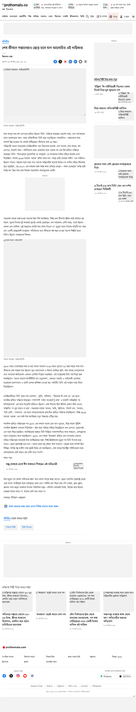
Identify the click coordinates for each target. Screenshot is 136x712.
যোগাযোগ (84, 686)
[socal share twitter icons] (60, 63)
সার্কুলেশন (60, 686)
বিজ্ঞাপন (50, 686)
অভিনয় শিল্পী (11, 527)
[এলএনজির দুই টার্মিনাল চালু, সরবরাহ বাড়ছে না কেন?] (37, 6)
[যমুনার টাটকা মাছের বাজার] (71, 6)
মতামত (43, 16)
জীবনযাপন (74, 16)
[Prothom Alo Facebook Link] (5, 676)
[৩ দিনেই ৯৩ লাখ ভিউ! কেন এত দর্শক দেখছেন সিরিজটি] (126, 196)
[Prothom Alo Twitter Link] (12, 676)
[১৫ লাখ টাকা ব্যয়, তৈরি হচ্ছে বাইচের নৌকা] (106, 6)
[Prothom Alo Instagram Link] (19, 676)
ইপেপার (5, 662)
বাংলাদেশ (13, 16)
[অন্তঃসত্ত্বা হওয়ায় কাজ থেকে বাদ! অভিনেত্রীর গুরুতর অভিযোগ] (118, 601)
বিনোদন (58, 16)
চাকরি (65, 16)
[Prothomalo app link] (106, 676)
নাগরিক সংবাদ (7, 656)
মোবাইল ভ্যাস (51, 662)
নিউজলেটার (96, 686)
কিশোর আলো (29, 656)
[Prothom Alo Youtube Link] (26, 676)
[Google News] (32, 676)
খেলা (50, 16)
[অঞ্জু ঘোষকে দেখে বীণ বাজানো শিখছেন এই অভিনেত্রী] (78, 466)
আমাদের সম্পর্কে (36, 686)
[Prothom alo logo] (14, 648)
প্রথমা (26, 662)
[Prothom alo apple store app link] (125, 676)
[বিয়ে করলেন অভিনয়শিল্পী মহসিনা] (126, 115)
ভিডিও (83, 16)
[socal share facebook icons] (55, 63)
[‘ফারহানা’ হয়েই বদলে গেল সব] (51, 601)
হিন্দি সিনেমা (27, 527)
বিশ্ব (29, 16)
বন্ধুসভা (92, 656)
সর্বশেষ (5, 16)
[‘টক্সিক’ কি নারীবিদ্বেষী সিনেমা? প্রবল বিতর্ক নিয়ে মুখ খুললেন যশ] (126, 97)
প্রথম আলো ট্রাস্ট (74, 656)
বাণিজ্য (36, 16)
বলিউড (5, 41)
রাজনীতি (22, 16)
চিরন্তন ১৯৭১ (117, 656)
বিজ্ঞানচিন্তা (50, 656)
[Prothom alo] (15, 6)
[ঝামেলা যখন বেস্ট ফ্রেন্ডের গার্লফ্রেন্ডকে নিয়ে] (126, 175)
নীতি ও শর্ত (72, 686)
